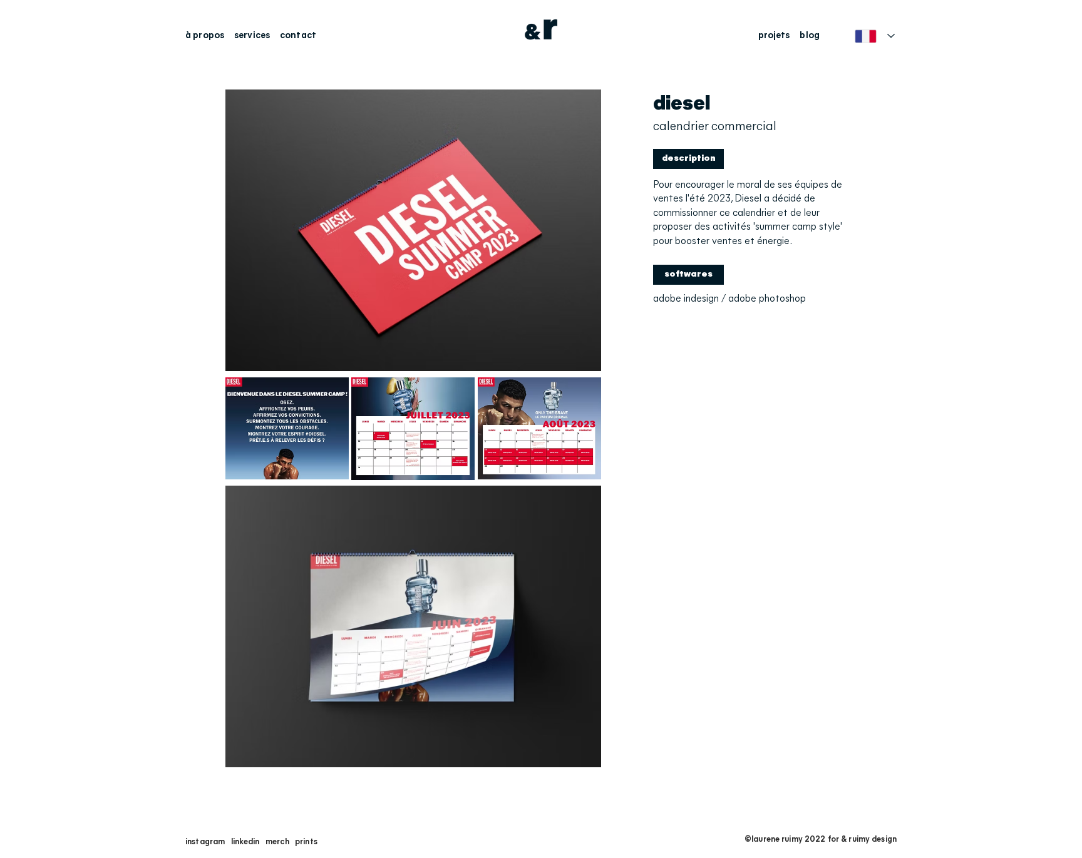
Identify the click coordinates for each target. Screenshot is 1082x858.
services (252, 36)
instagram (205, 842)
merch (277, 842)
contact (298, 36)
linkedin (245, 842)
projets (774, 36)
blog (810, 36)
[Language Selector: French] (875, 36)
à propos (207, 36)
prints (306, 842)
